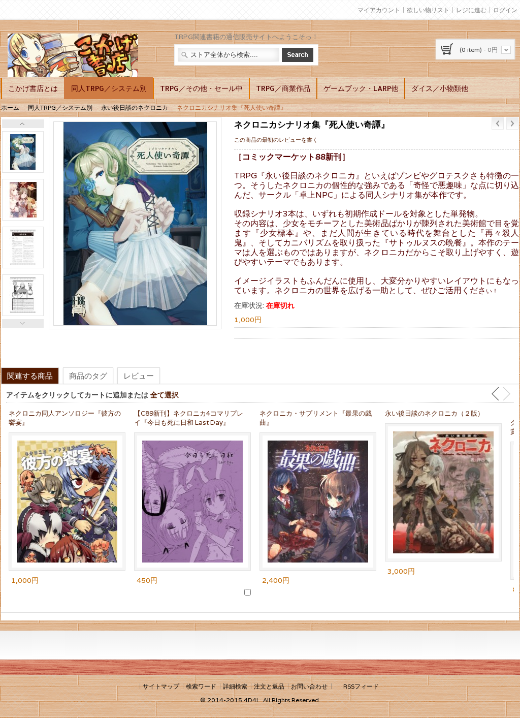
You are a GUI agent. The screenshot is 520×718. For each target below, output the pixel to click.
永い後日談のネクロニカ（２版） (434, 413)
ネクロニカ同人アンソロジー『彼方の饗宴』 (65, 418)
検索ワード (201, 686)
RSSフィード (361, 686)
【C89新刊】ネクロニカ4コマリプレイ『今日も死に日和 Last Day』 (188, 418)
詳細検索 (235, 686)
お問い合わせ (309, 686)
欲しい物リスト (428, 10)
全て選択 (164, 394)
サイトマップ (161, 686)
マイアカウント (379, 10)
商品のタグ (88, 375)
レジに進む (471, 10)
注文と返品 (269, 686)
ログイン (505, 10)
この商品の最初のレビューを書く (276, 139)
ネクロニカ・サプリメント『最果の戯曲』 (315, 418)
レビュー (138, 375)
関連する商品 (30, 375)
